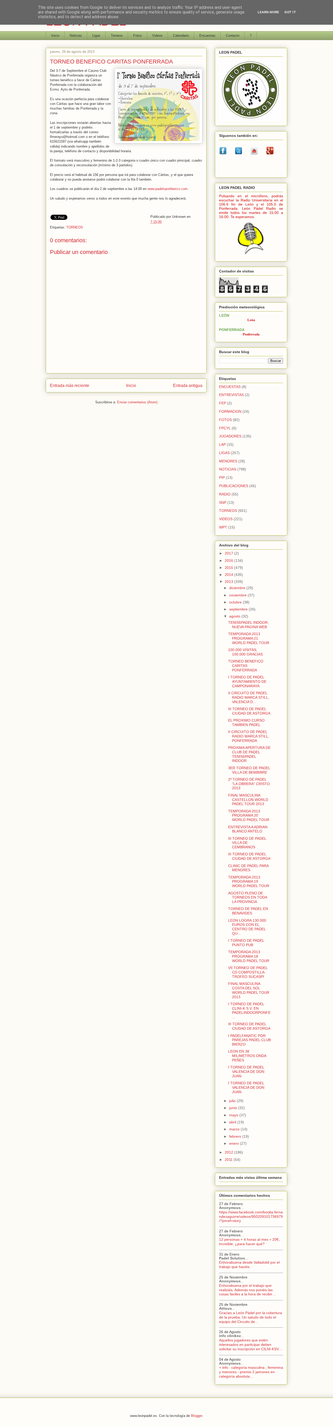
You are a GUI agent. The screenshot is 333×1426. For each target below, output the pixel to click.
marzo (235, 1129)
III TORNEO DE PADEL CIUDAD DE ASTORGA (249, 711)
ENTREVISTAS (231, 395)
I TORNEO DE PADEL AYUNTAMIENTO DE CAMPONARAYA (247, 681)
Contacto (232, 35)
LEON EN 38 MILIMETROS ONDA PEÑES (247, 1055)
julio (233, 1101)
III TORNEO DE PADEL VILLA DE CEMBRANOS (247, 842)
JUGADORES (230, 436)
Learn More (268, 12)
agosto (235, 616)
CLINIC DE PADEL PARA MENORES (248, 868)
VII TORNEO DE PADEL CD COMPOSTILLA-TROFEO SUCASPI (247, 972)
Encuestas (207, 35)
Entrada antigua (187, 385)
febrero (235, 1136)
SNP (222, 502)
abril (233, 1122)
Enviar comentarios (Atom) (137, 402)
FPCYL (225, 428)
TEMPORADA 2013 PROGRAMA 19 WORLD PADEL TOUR (248, 881)
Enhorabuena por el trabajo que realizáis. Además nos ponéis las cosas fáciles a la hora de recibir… (247, 1289)
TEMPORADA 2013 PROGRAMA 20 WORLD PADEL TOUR (248, 815)
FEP (222, 403)
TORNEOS (74, 227)
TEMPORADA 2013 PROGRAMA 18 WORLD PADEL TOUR (248, 956)
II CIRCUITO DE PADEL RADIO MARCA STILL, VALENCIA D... (248, 697)
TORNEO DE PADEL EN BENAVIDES (248, 911)
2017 (229, 553)
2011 (229, 1159)
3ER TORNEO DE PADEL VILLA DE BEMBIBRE (249, 770)
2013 (229, 582)
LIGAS (224, 453)
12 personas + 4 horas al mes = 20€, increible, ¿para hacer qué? (249, 1241)
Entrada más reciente (69, 385)
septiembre (239, 609)
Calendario (181, 35)
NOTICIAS (227, 469)
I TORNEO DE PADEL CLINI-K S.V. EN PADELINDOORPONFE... (249, 1010)
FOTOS (225, 420)
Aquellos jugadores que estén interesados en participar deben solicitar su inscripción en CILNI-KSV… (251, 1344)
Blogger (196, 1416)
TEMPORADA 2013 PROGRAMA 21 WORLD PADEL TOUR (248, 638)
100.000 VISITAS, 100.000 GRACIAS (245, 652)
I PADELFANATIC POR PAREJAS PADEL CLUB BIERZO (249, 1040)
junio (233, 1108)
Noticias (76, 35)
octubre (236, 602)
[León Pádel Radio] (251, 255)
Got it (290, 12)
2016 (229, 560)
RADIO (224, 494)
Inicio (55, 35)
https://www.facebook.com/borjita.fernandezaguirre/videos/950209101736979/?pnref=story (251, 1216)
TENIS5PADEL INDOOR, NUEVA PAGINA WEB (248, 624)
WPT (223, 527)
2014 (229, 574)
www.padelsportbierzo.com (168, 189)
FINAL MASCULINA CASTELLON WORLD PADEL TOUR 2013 (248, 799)
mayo (234, 1115)
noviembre (238, 595)
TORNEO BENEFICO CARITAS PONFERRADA (245, 665)
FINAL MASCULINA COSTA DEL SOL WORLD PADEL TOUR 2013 (248, 990)
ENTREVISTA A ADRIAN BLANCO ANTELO (247, 829)
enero (234, 1143)
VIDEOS (226, 519)
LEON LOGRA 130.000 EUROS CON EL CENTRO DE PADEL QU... (247, 926)
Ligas (96, 35)
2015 (229, 567)
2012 (229, 1152)
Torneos (117, 35)
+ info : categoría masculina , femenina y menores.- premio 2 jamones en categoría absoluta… (251, 1371)
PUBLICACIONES (233, 486)
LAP (222, 444)
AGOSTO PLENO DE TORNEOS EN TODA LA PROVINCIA (247, 897)
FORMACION (230, 411)
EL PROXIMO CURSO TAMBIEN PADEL (246, 722)
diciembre (237, 588)
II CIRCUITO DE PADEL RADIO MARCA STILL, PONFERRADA (248, 736)
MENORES (228, 461)
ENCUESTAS (230, 387)
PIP (222, 477)
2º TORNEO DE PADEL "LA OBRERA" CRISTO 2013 (249, 783)
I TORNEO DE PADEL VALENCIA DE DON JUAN (246, 1071)
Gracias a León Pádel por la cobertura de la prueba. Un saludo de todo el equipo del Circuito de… (250, 1317)
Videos (157, 35)
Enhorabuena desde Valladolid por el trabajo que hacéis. (249, 1264)
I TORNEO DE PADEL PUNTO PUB (246, 942)
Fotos (137, 35)
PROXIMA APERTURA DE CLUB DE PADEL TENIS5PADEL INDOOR (249, 754)
